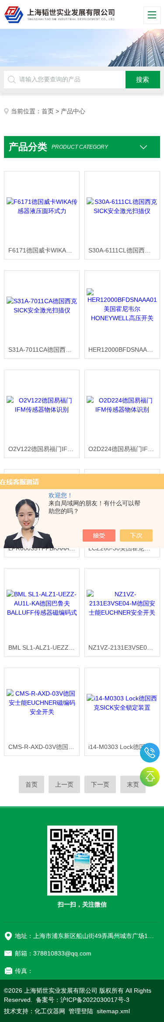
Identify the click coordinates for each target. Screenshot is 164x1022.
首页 (48, 111)
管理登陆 (81, 1011)
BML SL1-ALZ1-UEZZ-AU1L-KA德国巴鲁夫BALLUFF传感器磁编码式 (43, 647)
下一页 (100, 784)
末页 (133, 784)
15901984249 (150, 753)
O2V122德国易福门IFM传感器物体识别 (43, 448)
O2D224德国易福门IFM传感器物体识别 (123, 448)
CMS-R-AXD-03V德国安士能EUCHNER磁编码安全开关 (43, 746)
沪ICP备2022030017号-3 (94, 999)
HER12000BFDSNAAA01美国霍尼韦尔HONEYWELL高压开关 (123, 349)
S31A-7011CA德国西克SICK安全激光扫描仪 (43, 349)
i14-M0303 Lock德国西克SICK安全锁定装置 (123, 746)
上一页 (64, 784)
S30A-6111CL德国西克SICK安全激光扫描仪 (123, 250)
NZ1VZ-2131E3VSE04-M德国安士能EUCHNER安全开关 (123, 647)
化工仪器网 (50, 1011)
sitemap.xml (113, 1011)
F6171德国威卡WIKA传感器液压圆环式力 (43, 250)
